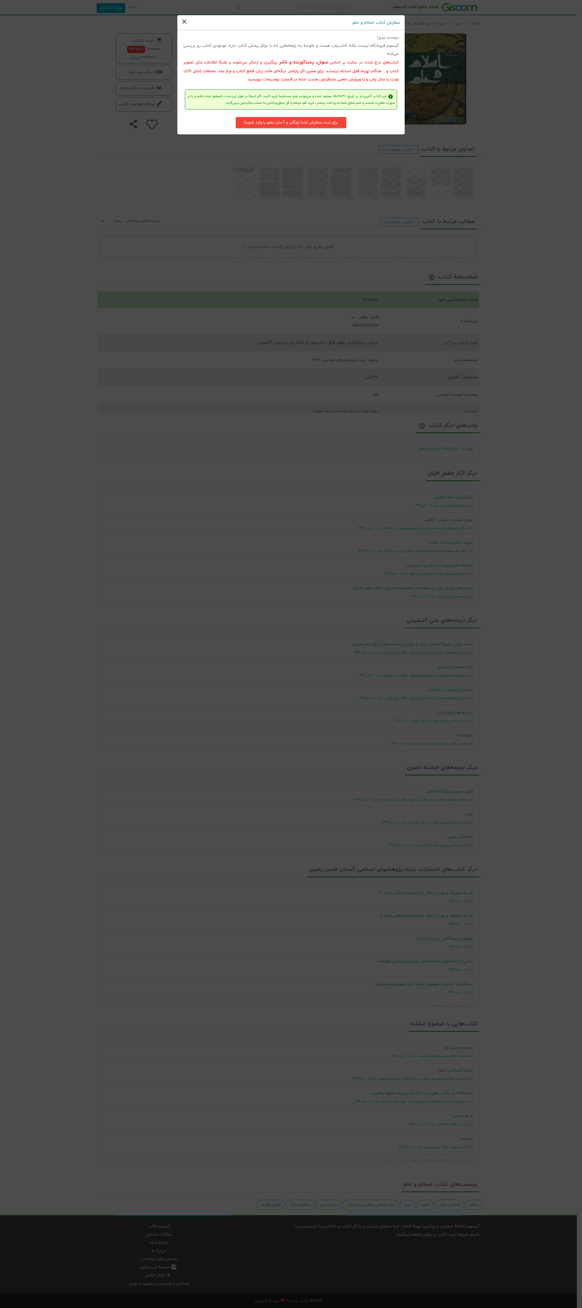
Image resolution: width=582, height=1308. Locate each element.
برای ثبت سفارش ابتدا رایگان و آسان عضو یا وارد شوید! (291, 122)
